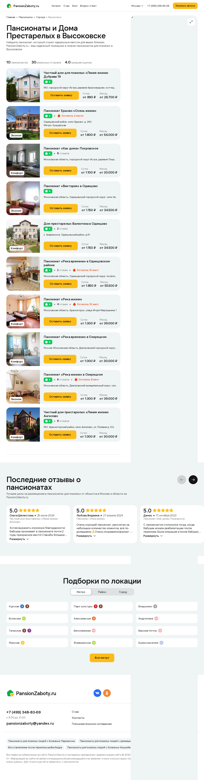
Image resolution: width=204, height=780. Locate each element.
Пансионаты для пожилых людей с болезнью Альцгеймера (101, 747)
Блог (75, 5)
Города (40, 17)
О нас (66, 5)
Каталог (56, 5)
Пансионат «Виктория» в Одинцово (71, 186)
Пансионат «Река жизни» (63, 299)
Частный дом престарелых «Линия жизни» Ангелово (76, 414)
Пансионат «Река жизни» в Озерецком (73, 374)
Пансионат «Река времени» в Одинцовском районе (77, 263)
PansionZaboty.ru (26, 6)
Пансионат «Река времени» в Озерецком (75, 337)
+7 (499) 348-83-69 (158, 5)
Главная (10, 17)
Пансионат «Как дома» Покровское (71, 148)
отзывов (63, 153)
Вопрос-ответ (88, 5)
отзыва (62, 228)
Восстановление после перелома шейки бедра (35, 747)
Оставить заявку (61, 95)
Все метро (102, 657)
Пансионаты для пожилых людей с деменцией (106, 740)
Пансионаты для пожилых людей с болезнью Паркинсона (41, 740)
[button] (36, 85)
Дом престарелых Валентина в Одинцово (75, 223)
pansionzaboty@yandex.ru (30, 723)
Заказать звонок (185, 5)
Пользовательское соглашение (92, 723)
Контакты (78, 717)
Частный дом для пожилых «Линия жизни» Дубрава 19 (76, 74)
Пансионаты (26, 17)
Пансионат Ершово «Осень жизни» (70, 110)
